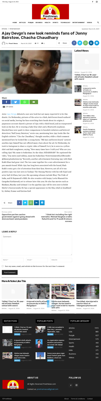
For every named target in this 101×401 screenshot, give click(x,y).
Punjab (30, 22)
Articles (22, 22)
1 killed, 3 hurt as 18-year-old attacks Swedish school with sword (86, 77)
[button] (98, 22)
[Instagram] (97, 1)
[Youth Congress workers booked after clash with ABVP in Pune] (78, 129)
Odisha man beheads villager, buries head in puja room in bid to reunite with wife (91, 104)
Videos (89, 22)
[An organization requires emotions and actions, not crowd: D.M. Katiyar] (40, 343)
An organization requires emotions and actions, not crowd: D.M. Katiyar (55, 342)
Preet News (13, 43)
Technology (65, 22)
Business (39, 22)
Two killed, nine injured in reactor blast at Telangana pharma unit (90, 118)
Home (15, 22)
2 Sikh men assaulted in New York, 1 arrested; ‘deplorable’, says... (55, 329)
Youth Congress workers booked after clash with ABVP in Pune (89, 132)
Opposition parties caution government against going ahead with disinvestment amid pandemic (18, 217)
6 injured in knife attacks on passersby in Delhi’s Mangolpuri (90, 90)
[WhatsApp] (85, 42)
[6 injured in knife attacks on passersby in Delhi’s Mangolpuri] (78, 88)
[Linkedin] (91, 42)
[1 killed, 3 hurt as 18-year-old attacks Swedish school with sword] (87, 62)
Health (47, 22)
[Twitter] (79, 42)
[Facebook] (92, 1)
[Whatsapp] (24, 102)
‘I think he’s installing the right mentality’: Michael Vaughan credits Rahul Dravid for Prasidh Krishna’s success (56, 218)
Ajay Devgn (12, 114)
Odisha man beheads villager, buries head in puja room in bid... (21, 356)
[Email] (33, 102)
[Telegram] (96, 42)
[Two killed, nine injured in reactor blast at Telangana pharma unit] (78, 116)
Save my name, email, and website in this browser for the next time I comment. (35, 266)
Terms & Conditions (78, 399)
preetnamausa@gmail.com (47, 389)
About (66, 399)
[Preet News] (50, 11)
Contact (90, 399)
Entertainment (78, 22)
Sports (55, 22)
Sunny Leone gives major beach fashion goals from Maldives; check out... (56, 356)
